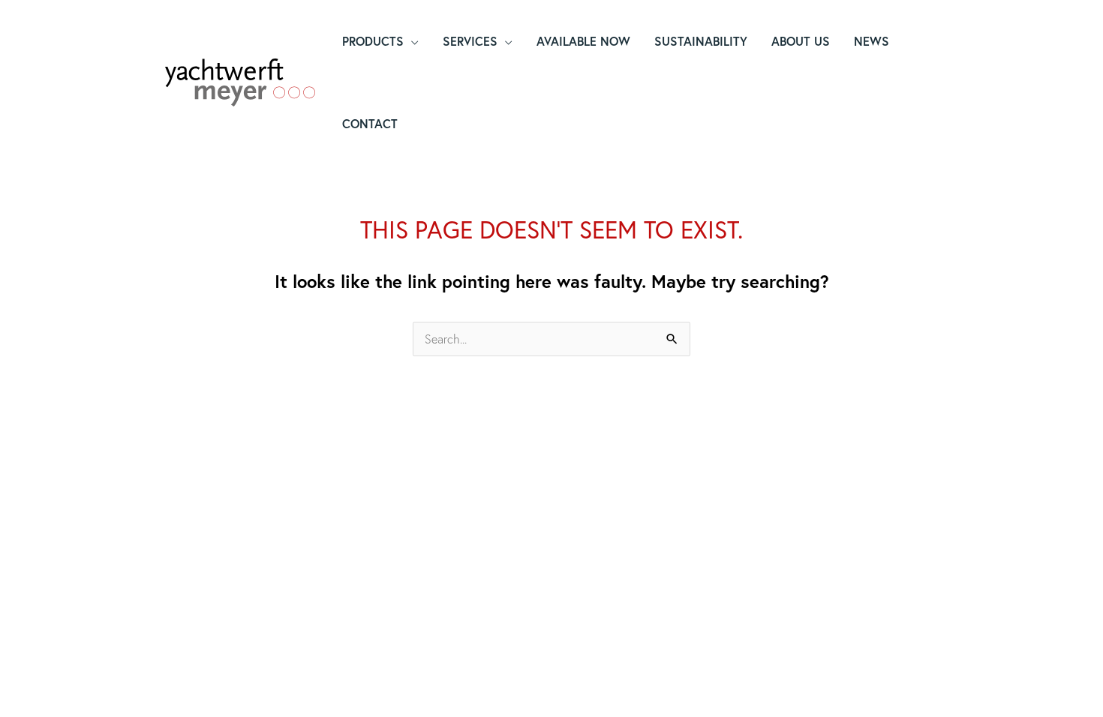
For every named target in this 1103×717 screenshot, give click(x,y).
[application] (411, 41)
